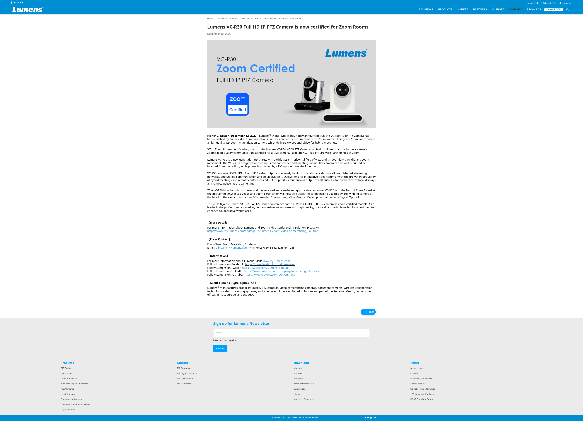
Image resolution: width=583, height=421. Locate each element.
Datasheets (299, 389)
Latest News (222, 18)
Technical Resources (304, 383)
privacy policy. (229, 340)
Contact (414, 373)
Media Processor (69, 378)
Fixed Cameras (68, 394)
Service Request (418, 383)
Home (210, 18)
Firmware (298, 378)
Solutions (426, 9)
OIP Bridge (66, 368)
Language (566, 3)
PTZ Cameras (67, 389)
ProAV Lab (534, 9)
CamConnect (67, 373)
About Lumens (417, 368)
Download (553, 9)
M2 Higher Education (187, 373)
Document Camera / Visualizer (75, 404)
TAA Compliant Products (422, 394)
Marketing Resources (304, 399)
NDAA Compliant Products (422, 399)
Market (462, 9)
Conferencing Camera (71, 399)
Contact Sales (533, 3)
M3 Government (185, 378)
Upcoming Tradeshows (421, 378)
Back (371, 312)
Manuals (298, 368)
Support (498, 9)
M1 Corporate (184, 368)
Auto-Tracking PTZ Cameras (74, 383)
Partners (480, 9)
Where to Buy (549, 3)
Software (298, 373)
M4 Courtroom (184, 383)
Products (445, 9)
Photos (297, 394)
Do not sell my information (422, 389)
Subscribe (220, 348)
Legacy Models (68, 409)
